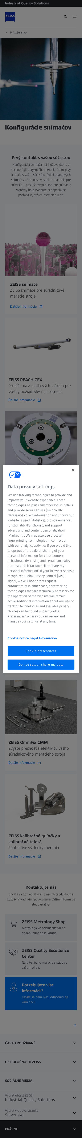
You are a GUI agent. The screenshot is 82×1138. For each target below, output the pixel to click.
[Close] (73, 470)
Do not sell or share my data (41, 664)
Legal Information (43, 638)
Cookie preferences (41, 651)
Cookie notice (19, 638)
